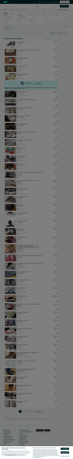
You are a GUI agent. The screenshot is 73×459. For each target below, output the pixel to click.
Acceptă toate (64, 448)
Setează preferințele (65, 456)
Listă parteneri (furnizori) (37, 457)
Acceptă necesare (65, 452)
